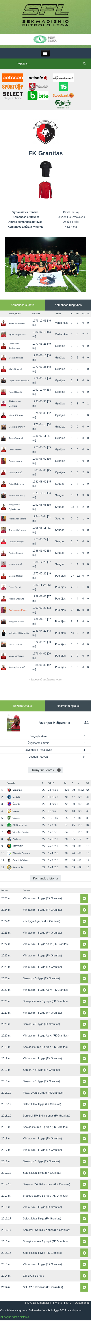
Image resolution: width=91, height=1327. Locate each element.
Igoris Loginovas (17, 334)
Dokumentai (82, 1302)
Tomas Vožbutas (17, 530)
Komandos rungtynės (68, 305)
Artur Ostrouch (16, 438)
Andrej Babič (15, 472)
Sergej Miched (16, 357)
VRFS (58, 1302)
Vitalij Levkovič (16, 656)
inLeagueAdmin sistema (14, 1317)
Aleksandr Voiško (17, 518)
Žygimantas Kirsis (18, 610)
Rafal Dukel (14, 587)
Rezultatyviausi (23, 705)
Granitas (17, 790)
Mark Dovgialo (16, 369)
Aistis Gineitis (15, 644)
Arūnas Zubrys (16, 541)
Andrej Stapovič (17, 667)
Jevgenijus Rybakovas (38, 749)
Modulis (16, 797)
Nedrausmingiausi (68, 705)
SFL (68, 1302)
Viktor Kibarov (16, 415)
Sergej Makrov (16, 576)
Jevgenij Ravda (16, 621)
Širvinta (16, 804)
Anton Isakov (15, 461)
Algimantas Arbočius (19, 380)
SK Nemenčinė (20, 825)
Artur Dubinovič (16, 484)
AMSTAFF (18, 846)
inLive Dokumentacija (38, 1302)
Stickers (16, 839)
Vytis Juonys (15, 449)
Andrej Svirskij (16, 553)
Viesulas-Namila (21, 832)
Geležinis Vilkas (20, 860)
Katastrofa (18, 867)
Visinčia (16, 818)
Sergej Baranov (17, 427)
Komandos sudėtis (23, 305)
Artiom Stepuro (16, 599)
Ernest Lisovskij (16, 495)
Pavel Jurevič (15, 564)
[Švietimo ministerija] (45, 39)
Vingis (16, 811)
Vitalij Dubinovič (17, 323)
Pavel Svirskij (15, 392)
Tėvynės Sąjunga (21, 853)
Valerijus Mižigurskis (19, 633)
